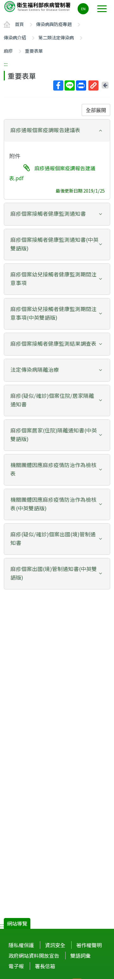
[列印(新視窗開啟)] (81, 85)
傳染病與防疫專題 (54, 24)
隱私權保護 (21, 945)
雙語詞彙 (80, 955)
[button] (57, 130)
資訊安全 (55, 945)
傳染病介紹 (15, 37)
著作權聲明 (89, 945)
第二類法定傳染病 (56, 37)
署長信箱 (45, 966)
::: (6, 64)
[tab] (57, 130)
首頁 (19, 24)
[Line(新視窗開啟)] (69, 85)
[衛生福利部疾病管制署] (38, 6)
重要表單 (34, 50)
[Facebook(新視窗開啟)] (58, 85)
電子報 (16, 966)
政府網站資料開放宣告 (34, 955)
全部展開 (96, 110)
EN (83, 8)
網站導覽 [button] (17, 923)
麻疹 (8, 50)
